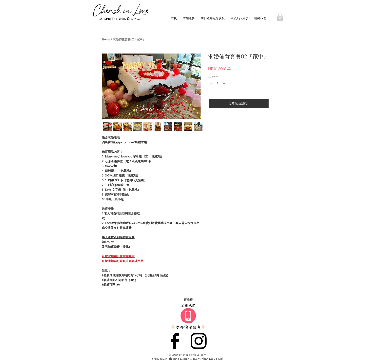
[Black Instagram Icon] (198, 341)
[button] (280, 17)
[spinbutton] (217, 83)
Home (106, 39)
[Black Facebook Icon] (175, 341)
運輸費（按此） (121, 247)
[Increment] (224, 83)
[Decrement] (210, 83)
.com (203, 354)
